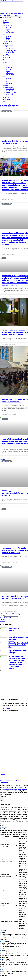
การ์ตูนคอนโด (9, 31)
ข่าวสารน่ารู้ (6, 22)
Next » (23, 614)
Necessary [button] (3, 825)
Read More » (11, 630)
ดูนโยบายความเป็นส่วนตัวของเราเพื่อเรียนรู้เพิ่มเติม (14, 789)
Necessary (4, 827)
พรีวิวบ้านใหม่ (9, 36)
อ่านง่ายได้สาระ (6, 57)
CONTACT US (5, 777)
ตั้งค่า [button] (1, 796)
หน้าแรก (5, 20)
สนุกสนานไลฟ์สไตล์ (8, 45)
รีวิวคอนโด (8, 27)
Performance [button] (3, 939)
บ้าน (4, 34)
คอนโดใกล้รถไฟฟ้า (9, 105)
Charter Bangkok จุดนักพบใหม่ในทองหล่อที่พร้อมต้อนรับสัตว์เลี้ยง (18, 645)
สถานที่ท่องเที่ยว (10, 52)
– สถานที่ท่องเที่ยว (4, 759)
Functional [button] (3, 931)
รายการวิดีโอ (6, 43)
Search (2, 17)
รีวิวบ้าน (8, 38)
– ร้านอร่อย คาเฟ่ (4, 755)
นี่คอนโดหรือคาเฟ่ (14, 628)
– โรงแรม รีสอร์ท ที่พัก (5, 760)
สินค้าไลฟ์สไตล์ (10, 47)
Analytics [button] (2, 948)
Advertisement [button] (4, 957)
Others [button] (2, 968)
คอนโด (4, 24)
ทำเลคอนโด (9, 29)
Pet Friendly (6, 56)
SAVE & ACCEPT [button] (4, 975)
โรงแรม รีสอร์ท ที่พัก (11, 50)
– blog (2, 753)
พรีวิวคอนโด (5, 725)
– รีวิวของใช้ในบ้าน (4, 757)
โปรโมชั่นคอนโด (10, 32)
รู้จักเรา (4, 59)
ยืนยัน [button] (4, 796)
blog (7, 54)
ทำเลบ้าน (8, 40)
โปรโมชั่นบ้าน (9, 41)
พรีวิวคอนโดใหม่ (10, 25)
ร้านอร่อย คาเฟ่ (9, 49)
